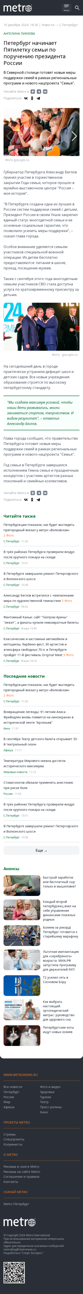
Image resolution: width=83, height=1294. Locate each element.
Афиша (8, 750)
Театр (44, 1102)
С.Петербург (68, 25)
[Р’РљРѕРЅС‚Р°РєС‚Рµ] (26, 98)
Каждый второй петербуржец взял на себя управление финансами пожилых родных (59, 910)
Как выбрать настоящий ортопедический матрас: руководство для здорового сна (58, 1011)
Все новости (13, 1087)
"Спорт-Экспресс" (32, 1253)
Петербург (11, 1092)
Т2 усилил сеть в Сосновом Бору (55, 979)
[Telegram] (38, 98)
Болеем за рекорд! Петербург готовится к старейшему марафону (60, 931)
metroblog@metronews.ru (20, 1249)
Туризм (45, 1097)
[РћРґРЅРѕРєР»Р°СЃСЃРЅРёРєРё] (32, 98)
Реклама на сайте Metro (22, 1172)
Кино (7, 728)
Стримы (10, 1134)
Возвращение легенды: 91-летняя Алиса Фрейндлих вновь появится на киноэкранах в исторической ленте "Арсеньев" (38, 717)
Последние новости (24, 676)
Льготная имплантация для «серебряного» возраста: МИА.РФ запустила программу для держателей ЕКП (61, 960)
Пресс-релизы (51, 1107)
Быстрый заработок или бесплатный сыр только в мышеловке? (59, 881)
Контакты (11, 1182)
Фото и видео (50, 1087)
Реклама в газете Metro (21, 1166)
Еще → (41, 850)
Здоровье (47, 1092)
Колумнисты (13, 1144)
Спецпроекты (14, 1139)
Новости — (50, 25)
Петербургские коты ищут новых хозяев (58, 1029)
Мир (7, 1102)
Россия (8, 794)
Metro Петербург (16, 1204)
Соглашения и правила (21, 1176)
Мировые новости (15, 772)
